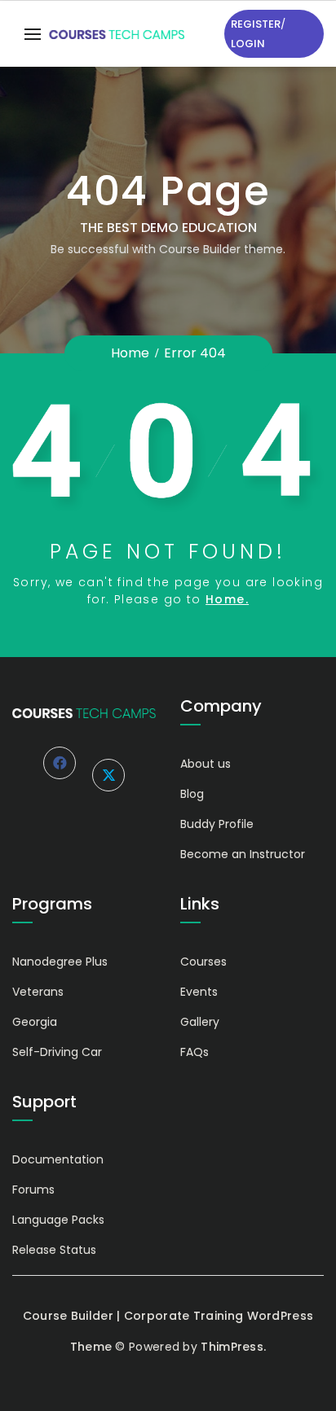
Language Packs (58, 1220)
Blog (192, 794)
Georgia (34, 1022)
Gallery (199, 1022)
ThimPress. (233, 1347)
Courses (203, 961)
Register (256, 24)
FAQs (194, 1052)
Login (248, 43)
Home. (227, 599)
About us (205, 764)
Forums (33, 1189)
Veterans (38, 992)
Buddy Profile (217, 824)
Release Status (54, 1250)
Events (199, 992)
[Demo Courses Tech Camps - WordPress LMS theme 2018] (116, 34)
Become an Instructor (242, 854)
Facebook (59, 763)
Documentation (58, 1159)
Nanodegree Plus (60, 961)
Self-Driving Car (57, 1052)
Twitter (108, 775)
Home (130, 353)
